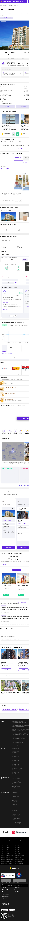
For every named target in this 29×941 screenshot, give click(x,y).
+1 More (16, 282)
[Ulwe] (27, 1)
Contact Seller (8, 547)
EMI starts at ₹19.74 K (22, 523)
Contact (6, 594)
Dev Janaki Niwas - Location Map (9, 709)
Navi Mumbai (5, 5)
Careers (4, 885)
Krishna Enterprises (13, 556)
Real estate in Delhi (5, 848)
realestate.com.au (18, 885)
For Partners (5, 889)
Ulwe (10, 5)
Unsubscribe (5, 901)
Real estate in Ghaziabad (6, 863)
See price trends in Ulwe (7, 353)
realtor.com (16, 887)
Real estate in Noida (5, 851)
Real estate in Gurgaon (6, 849)
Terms (3, 891)
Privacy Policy (5, 896)
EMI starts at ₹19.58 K (7, 520)
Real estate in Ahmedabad (7, 855)
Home (1, 5)
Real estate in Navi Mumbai (7, 859)
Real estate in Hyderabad (6, 842)
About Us (4, 887)
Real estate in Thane (5, 857)
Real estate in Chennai (6, 846)
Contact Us (4, 898)
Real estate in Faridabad (6, 861)
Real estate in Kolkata (6, 853)
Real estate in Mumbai (6, 838)
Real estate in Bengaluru (6, 840)
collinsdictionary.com (19, 891)
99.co (15, 889)
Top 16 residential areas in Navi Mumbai (10, 693)
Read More (4, 465)
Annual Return (5, 894)
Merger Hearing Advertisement (5, 904)
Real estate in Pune (5, 844)
